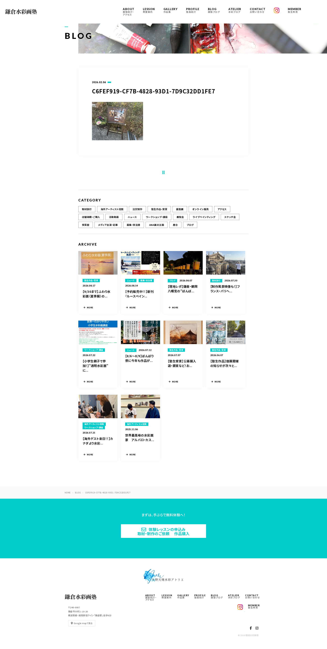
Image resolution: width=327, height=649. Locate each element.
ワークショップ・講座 (157, 217)
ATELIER (234, 10)
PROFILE (192, 10)
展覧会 (180, 217)
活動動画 (114, 217)
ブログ (190, 225)
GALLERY (171, 10)
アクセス (222, 209)
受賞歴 (85, 225)
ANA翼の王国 (156, 225)
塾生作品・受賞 (159, 209)
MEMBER (294, 10)
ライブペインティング (204, 217)
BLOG (214, 10)
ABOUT (128, 11)
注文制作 (137, 209)
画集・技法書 (133, 225)
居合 (175, 225)
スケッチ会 (230, 217)
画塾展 (179, 209)
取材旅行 (87, 209)
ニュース (132, 217)
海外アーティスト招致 (112, 209)
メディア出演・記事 (108, 225)
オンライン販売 (200, 209)
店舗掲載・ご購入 (91, 217)
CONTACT (258, 10)
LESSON (149, 10)
